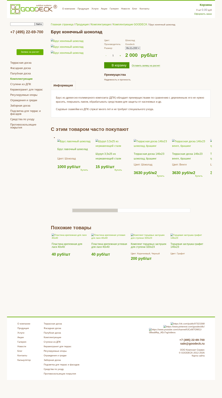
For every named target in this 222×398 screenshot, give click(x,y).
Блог (134, 8)
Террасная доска (20, 62)
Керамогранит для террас (26, 89)
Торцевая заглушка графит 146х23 (186, 245)
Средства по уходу (22, 119)
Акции (104, 8)
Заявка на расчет (30, 52)
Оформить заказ (203, 14)
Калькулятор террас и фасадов (27, 41)
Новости (125, 8)
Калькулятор (24, 360)
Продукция (83, 8)
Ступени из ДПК (20, 84)
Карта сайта (198, 355)
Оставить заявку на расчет (146, 65)
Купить (84, 170)
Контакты (144, 8)
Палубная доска (20, 73)
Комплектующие (21, 78)
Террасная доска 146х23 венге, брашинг (187, 156)
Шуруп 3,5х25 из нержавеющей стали (108, 156)
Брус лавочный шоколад (72, 149)
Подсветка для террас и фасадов (25, 112)
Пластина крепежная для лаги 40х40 (67, 245)
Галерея (114, 8)
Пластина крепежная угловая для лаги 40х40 (109, 245)
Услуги (94, 8)
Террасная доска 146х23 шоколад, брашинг (149, 156)
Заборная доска (20, 105)
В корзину (119, 65)
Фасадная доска (20, 68)
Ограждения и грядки (23, 100)
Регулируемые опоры (23, 94)
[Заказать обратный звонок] (12, 52)
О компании (68, 8)
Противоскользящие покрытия (23, 126)
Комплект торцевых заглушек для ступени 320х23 (148, 245)
